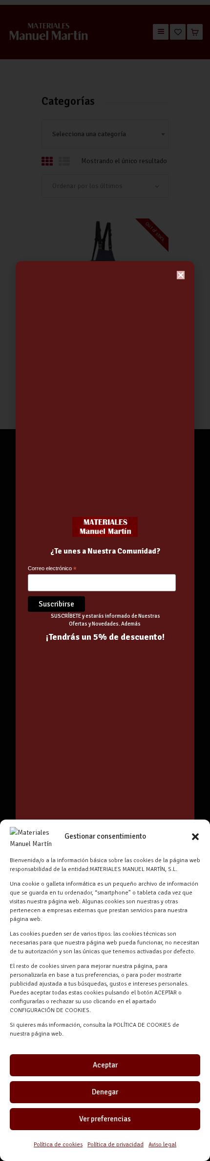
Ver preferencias (105, 1118)
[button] (195, 837)
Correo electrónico (52, 569)
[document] (105, 580)
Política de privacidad (115, 1144)
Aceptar (105, 1065)
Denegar (105, 1092)
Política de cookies (58, 1144)
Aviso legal (162, 1144)
